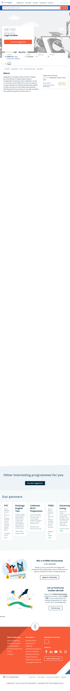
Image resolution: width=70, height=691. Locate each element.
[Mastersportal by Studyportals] (6, 2)
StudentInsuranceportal (33, 660)
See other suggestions (35, 483)
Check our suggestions (18, 42)
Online (21, 69)
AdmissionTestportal (32, 654)
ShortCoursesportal (32, 651)
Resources (51, 3)
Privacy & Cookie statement (53, 677)
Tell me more (55, 608)
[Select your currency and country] (46, 642)
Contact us (10, 654)
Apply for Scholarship (49, 577)
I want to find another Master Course (46, 146)
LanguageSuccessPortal (33, 662)
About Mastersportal (14, 643)
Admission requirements (12, 120)
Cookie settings (41, 677)
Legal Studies (14, 69)
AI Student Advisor (13, 646)
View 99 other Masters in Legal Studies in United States (42, 264)
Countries (35, 3)
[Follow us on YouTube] (56, 652)
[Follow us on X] (61, 652)
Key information (15, 104)
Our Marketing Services (14, 649)
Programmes (20, 3)
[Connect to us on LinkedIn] (51, 652)
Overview (17, 108)
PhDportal (29, 646)
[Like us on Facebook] (46, 652)
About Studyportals (13, 641)
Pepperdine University (9, 33)
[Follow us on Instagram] (65, 652)
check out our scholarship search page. (37, 458)
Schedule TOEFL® (58, 218)
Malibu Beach (53, 77)
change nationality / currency (34, 344)
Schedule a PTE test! (7, 536)
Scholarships (42, 3)
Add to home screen (53, 659)
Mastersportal (30, 643)
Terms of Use (32, 677)
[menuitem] (20, 2)
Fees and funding (14, 124)
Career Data (16, 116)
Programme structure (13, 112)
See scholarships (32, 421)
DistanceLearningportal (33, 649)
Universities (28, 3)
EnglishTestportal (31, 657)
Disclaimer (63, 677)
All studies (7, 69)
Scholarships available (13, 58)
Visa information (15, 132)
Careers (9, 651)
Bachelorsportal (31, 641)
